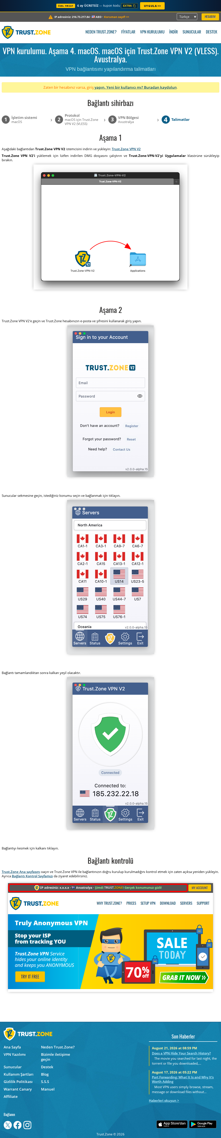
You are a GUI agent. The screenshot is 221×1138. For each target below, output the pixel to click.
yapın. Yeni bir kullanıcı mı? (119, 87)
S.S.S (45, 1081)
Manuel (48, 1089)
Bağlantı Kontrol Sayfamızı (32, 876)
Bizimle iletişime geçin (55, 1057)
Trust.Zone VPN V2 (126, 149)
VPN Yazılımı (15, 1054)
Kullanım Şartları (18, 1074)
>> (116, 17)
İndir (173, 32)
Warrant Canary (18, 1089)
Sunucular (192, 32)
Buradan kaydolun (160, 87)
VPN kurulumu (152, 32)
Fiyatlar (128, 32)
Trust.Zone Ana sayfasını (21, 872)
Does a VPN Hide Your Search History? (181, 1053)
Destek (211, 32)
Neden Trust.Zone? (101, 32)
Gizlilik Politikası (18, 1081)
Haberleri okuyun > (164, 1100)
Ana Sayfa (12, 1047)
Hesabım (210, 17)
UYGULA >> (152, 6)
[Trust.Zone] (26, 32)
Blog (45, 1074)
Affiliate (11, 1096)
